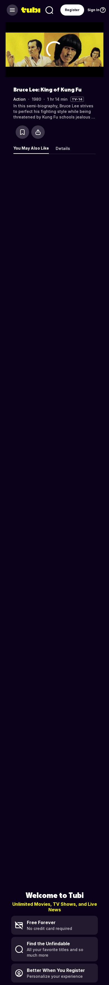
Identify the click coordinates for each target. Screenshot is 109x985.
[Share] (38, 132)
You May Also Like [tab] (31, 148)
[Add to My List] (22, 132)
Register (72, 10)
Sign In (93, 10)
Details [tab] (63, 148)
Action (19, 99)
